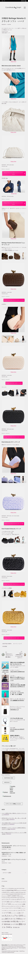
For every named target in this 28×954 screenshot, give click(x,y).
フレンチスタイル (10, 910)
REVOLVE (7, 782)
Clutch (9, 24)
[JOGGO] (5, 665)
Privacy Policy (5, 944)
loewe (23, 892)
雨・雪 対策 (15, 927)
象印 (13, 694)
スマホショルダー (15, 904)
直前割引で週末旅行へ (15, 735)
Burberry (19, 890)
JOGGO (18, 892)
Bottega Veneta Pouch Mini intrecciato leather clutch (13, 173)
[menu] (24, 7)
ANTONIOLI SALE (9, 777)
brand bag (12, 890)
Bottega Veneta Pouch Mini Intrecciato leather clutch (13, 203)
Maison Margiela (10, 894)
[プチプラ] (5, 721)
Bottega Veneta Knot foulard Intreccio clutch (13, 584)
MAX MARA (18, 894)
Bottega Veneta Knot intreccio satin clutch (13, 523)
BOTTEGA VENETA (6, 643)
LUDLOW (4, 894)
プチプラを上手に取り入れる (16, 718)
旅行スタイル (12, 919)
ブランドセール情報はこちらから (14, 803)
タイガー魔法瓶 (18, 694)
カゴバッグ (14, 902)
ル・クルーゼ (13, 692)
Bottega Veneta (13, 61)
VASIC (3, 899)
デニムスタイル (8, 906)
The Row (21, 897)
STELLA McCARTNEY (13, 897)
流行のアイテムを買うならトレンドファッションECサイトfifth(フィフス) (17, 679)
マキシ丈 (17, 910)
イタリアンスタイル (12, 899)
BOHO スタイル (6, 888)
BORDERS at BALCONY (15, 888)
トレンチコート (18, 906)
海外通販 (4, 646)
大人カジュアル (13, 916)
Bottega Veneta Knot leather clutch (13, 383)
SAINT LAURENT (13, 896)
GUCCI (6, 892)
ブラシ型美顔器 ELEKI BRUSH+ (17, 700)
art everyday (4, 881)
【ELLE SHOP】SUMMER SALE (17, 671)
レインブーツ (14, 913)
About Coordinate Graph (7, 934)
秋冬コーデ (12, 924)
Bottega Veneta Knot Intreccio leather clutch (13, 300)
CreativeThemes (10, 952)
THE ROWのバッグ (14, 709)
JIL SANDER (12, 892)
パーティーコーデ (18, 643)
